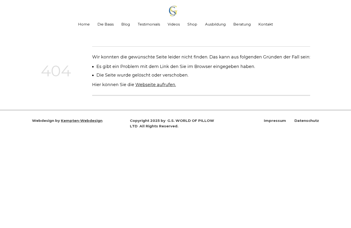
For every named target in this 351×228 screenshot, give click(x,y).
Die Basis (105, 24)
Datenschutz (306, 120)
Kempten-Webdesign (81, 120)
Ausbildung (215, 24)
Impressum (275, 120)
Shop (192, 24)
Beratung (242, 24)
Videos (174, 24)
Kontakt (265, 24)
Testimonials (149, 24)
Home (84, 24)
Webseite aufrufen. (155, 84)
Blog (125, 24)
